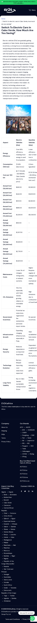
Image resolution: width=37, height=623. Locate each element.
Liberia (6, 537)
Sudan (6, 588)
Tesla (24, 449)
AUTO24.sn (23, 470)
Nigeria (6, 559)
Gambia (13, 527)
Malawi (6, 543)
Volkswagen (26, 451)
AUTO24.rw (23, 474)
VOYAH (24, 454)
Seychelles (7, 577)
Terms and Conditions (12, 619)
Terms (3, 438)
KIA (23, 441)
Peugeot (25, 446)
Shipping (4, 431)
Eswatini (6, 524)
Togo (5, 596)
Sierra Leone (8, 580)
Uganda (6, 598)
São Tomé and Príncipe (7, 570)
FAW (32, 435)
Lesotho (13, 535)
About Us (4, 427)
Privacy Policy (5, 442)
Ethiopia (14, 524)
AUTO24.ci (23, 467)
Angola (11, 492)
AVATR (28, 427)
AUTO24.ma (24, 477)
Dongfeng (25, 435)
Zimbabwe (7, 601)
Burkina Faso (8, 497)
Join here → (20, 3)
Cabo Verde (8, 503)
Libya (12, 537)
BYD (23, 430)
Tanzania (13, 588)
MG (23, 443)
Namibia (6, 556)
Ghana (6, 529)
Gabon (6, 527)
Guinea (13, 529)
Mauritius (7, 548)
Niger (13, 556)
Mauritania (7, 545)
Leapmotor (30, 441)
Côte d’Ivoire (8, 516)
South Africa (8, 585)
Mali (14, 545)
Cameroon (7, 505)
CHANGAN (31, 430)
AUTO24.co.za (24, 481)
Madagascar (8, 540)
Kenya (6, 535)
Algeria (3, 492)
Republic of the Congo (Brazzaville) (7, 562)
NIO (28, 443)
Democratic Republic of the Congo (8, 591)
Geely (29, 438)
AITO (21, 427)
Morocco (7, 551)
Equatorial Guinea (9, 521)
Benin (5, 495)
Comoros (13, 513)
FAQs (3, 434)
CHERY (24, 433)
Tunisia (12, 596)
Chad (5, 513)
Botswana (13, 495)
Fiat (23, 438)
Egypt (13, 519)
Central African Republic (7, 509)
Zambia (13, 598)
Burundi (6, 500)
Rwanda (6, 566)
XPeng (24, 457)
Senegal (6, 574)
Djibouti (6, 519)
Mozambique (8, 553)
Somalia (6, 582)
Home (3, 19)
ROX (32, 446)
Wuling (32, 454)
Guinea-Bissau (8, 532)
